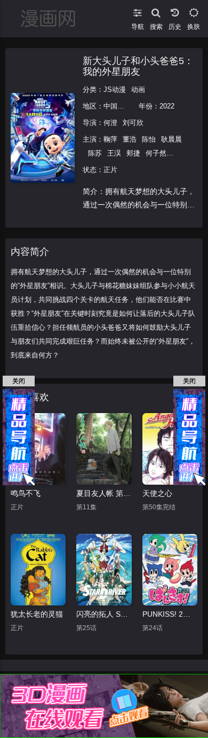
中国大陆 (117, 106)
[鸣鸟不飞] (38, 449)
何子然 (156, 153)
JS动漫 (114, 90)
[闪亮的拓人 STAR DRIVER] (103, 569)
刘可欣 (133, 123)
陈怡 (149, 139)
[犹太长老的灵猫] (38, 569)
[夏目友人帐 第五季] (103, 449)
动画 (138, 90)
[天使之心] (169, 449)
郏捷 (133, 153)
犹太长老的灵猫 (37, 614)
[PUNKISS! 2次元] (169, 569)
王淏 (114, 153)
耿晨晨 (171, 139)
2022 (166, 106)
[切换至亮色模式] (193, 10)
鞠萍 (110, 139)
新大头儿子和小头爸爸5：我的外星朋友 (138, 66)
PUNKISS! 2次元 (169, 614)
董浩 (130, 139)
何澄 (110, 123)
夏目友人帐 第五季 (103, 493)
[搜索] (156, 10)
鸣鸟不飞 (26, 493)
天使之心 (157, 493)
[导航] (137, 10)
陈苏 (95, 153)
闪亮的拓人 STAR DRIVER (103, 614)
